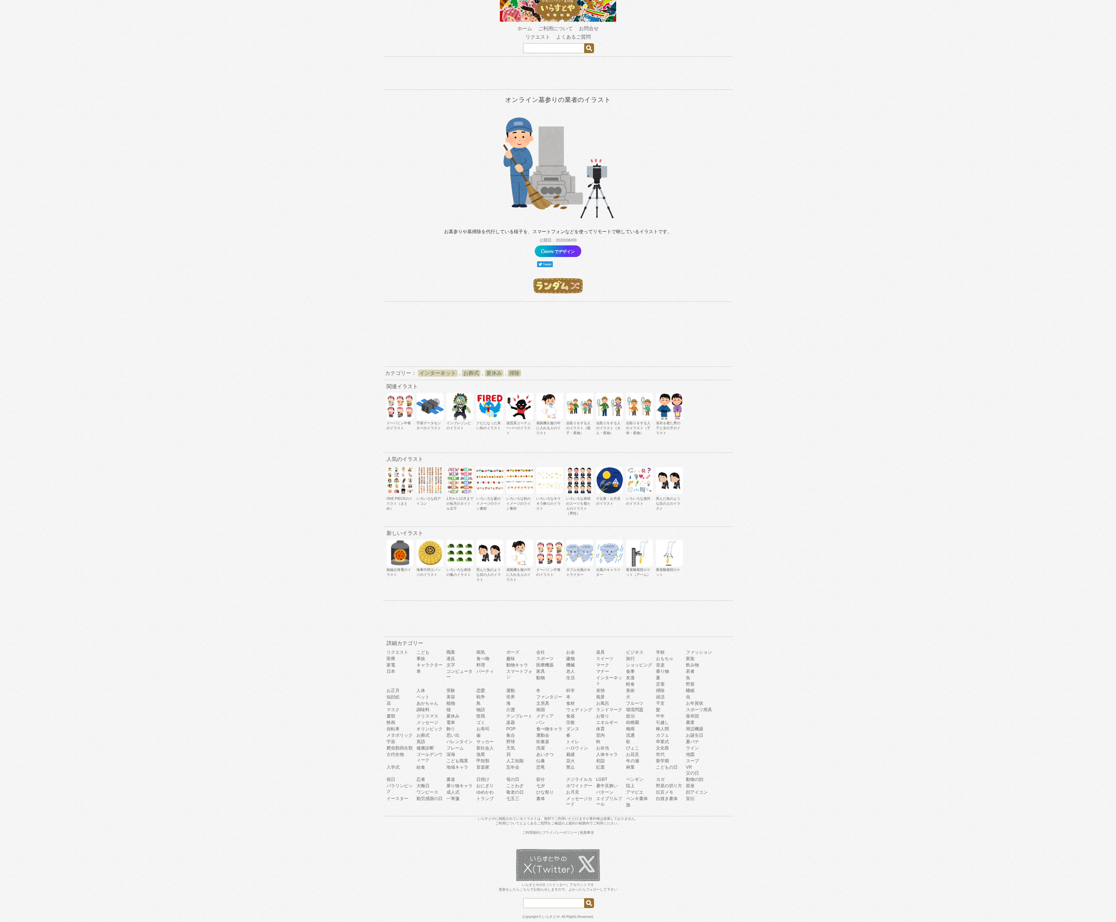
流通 (630, 735)
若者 (690, 671)
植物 (450, 703)
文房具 (542, 703)
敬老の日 (515, 792)
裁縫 (570, 754)
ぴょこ (632, 747)
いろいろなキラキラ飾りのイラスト (548, 504)
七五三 (512, 798)
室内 (600, 735)
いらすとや (551, 917)
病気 (480, 652)
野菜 (690, 684)
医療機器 (545, 664)
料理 (480, 664)
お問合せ (589, 28)
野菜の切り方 (669, 785)
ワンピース (427, 792)
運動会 (542, 735)
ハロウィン (577, 747)
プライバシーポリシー (559, 833)
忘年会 (512, 767)
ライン (692, 747)
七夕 (540, 785)
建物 (570, 658)
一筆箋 (452, 798)
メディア (545, 715)
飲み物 (692, 664)
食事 (630, 671)
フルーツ (634, 703)
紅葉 (600, 767)
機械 (570, 664)
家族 (690, 658)
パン (540, 722)
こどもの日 (667, 767)
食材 (570, 703)
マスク (393, 709)
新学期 (662, 760)
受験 (450, 690)
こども (423, 652)
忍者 (420, 779)
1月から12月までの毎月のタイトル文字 (459, 504)
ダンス (572, 728)
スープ (692, 760)
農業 (690, 722)
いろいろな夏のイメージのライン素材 (488, 504)
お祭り (602, 715)
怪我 (480, 715)
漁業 (480, 754)
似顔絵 (393, 696)
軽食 (630, 684)
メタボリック (400, 735)
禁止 (570, 767)
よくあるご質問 (573, 37)
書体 (540, 798)
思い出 (452, 735)
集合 (510, 735)
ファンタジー (549, 696)
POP (511, 728)
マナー (602, 671)
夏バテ (692, 741)
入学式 (393, 767)
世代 (660, 754)
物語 (480, 709)
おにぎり (485, 785)
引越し (662, 722)
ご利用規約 (531, 833)
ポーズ (512, 652)
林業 (630, 767)
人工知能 (515, 760)
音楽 (660, 664)
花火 (570, 760)
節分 (540, 779)
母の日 (512, 779)
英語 (420, 741)
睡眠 (690, 690)
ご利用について (555, 28)
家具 (540, 671)
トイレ (572, 741)
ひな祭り (545, 792)
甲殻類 (482, 760)
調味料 (423, 709)
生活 (570, 677)
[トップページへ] (558, 21)
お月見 (572, 792)
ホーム (524, 28)
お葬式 (471, 373)
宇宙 (391, 741)
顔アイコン (697, 792)
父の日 (692, 772)
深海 (450, 754)
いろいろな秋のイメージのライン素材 (518, 504)
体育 (600, 728)
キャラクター (429, 664)
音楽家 (482, 767)
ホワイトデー (579, 785)
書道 (450, 779)
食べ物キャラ (549, 728)
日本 (391, 671)
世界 (510, 696)
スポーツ (545, 658)
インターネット (437, 373)
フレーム (455, 747)
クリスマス (427, 715)
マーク (602, 664)
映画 (391, 722)
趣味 (510, 658)
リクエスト (537, 37)
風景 (600, 696)
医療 (391, 658)
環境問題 (634, 709)
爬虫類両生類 (400, 747)
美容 (450, 696)
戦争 (480, 696)
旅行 (630, 658)
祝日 (391, 779)
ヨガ (660, 779)
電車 (450, 722)
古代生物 (395, 754)
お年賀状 (694, 703)
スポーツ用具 (699, 709)
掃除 (514, 373)
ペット (423, 696)
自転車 (393, 728)
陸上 (630, 785)
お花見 (632, 754)
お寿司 (482, 728)
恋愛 (480, 690)
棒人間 (662, 728)
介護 (510, 709)
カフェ (662, 735)
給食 (420, 767)
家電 (391, 664)
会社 (540, 652)
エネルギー (607, 722)
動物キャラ (517, 664)
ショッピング (639, 664)
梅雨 (630, 728)
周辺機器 (694, 728)
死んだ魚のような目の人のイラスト (668, 504)
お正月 (393, 690)
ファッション (699, 652)
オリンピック (429, 728)
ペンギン (634, 779)
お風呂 (602, 703)
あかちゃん (427, 703)
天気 (510, 747)
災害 (660, 684)
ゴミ (480, 722)
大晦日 (423, 785)
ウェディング (579, 709)
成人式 (452, 792)
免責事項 (587, 833)
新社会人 (485, 747)
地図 (690, 754)
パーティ (485, 671)
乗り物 (662, 671)
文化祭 (662, 747)
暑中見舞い (607, 785)
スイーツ (605, 658)
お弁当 (602, 747)
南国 (540, 709)
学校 (660, 652)
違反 (450, 658)
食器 (570, 715)
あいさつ (545, 754)
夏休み (494, 373)
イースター (397, 798)
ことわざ (515, 785)
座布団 (692, 715)
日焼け (482, 779)
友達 (630, 677)
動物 (540, 677)
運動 (510, 690)
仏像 (540, 760)
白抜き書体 (667, 798)
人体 (420, 690)
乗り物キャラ (459, 785)
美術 (630, 690)
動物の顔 (694, 779)
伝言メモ (664, 792)
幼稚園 (632, 722)
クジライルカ (579, 779)
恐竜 (540, 767)
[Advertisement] (558, 74)
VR (689, 767)
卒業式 (662, 741)
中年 (660, 715)
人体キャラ (607, 754)
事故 (420, 658)
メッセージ (427, 722)
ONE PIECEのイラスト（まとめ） (399, 504)
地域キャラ (457, 767)
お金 (570, 652)
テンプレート (519, 715)
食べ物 (482, 658)
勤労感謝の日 (429, 798)
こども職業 (457, 760)
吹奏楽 (542, 741)
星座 (690, 785)
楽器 (510, 722)
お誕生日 (694, 735)
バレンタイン (459, 741)
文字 (450, 664)
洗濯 (540, 747)
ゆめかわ (485, 792)
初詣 (600, 760)
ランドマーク (609, 709)
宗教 (570, 722)
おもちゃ (664, 658)
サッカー (485, 741)
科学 (570, 690)
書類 (391, 715)
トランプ (485, 798)
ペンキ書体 (637, 798)
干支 (660, 703)
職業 (450, 652)
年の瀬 (632, 760)
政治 (630, 715)
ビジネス (634, 652)
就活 (660, 696)
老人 (570, 671)
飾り (450, 728)
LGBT (601, 779)
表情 (600, 690)
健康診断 (425, 747)
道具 (600, 652)
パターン (605, 792)
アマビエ (634, 792)
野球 (510, 741)
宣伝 (690, 798)
